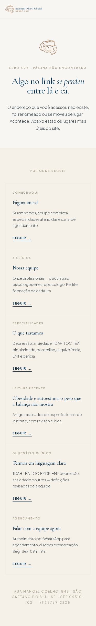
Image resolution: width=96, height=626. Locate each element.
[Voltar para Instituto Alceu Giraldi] (23, 9)
